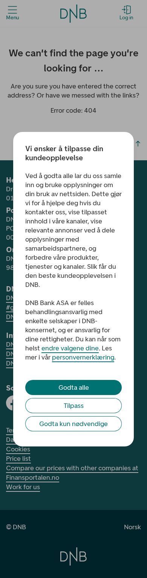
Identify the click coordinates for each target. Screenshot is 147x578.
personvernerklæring (83, 357)
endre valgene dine (70, 348)
